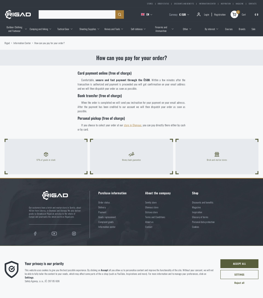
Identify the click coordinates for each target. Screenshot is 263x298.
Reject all (239, 283)
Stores (150, 3)
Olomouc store (151, 207)
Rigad (7, 43)
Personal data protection (203, 222)
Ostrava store (151, 212)
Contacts (253, 3)
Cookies (195, 227)
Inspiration (226, 3)
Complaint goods (106, 222)
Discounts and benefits (184, 3)
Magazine (240, 3)
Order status (163, 3)
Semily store (151, 202)
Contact (148, 227)
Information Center (22, 43)
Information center (207, 3)
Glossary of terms (200, 217)
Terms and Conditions (155, 217)
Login (206, 14)
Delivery (102, 207)
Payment (102, 212)
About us (149, 222)
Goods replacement (107, 217)
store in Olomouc (133, 125)
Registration (220, 14)
